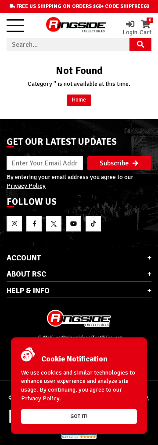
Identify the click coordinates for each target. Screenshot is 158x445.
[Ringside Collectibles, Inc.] (79, 318)
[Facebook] (34, 223)
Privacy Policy (26, 185)
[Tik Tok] (93, 223)
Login (129, 31)
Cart (145, 27)
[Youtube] (73, 223)
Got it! (79, 416)
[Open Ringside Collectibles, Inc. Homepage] (76, 25)
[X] (53, 223)
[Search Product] (140, 44)
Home (79, 99)
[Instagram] (14, 223)
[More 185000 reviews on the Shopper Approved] (79, 437)
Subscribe (115, 163)
